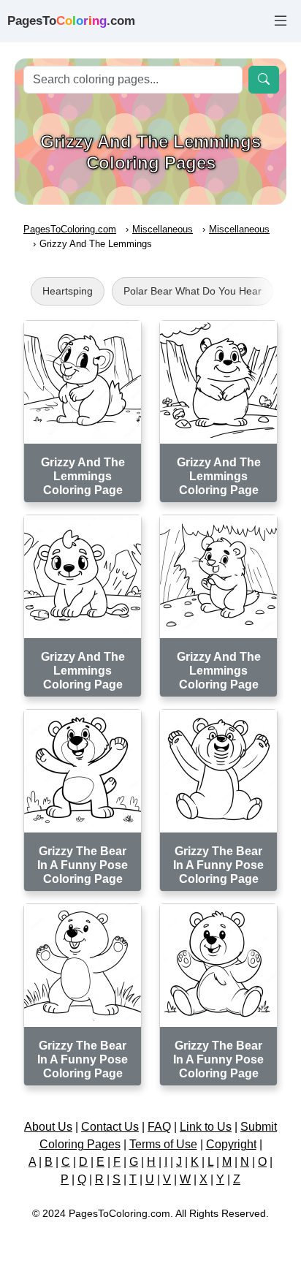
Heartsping (67, 291)
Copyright (231, 1144)
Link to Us (206, 1126)
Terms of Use (163, 1144)
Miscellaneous (162, 229)
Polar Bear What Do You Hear (192, 291)
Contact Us (110, 1126)
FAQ (159, 1126)
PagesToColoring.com (69, 229)
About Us (48, 1126)
